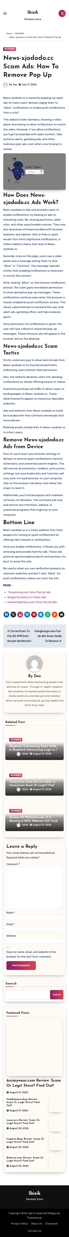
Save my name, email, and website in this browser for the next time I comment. (31, 954)
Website (11, 935)
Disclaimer (51, 1223)
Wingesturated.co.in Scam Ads (26, 597)
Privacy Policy (19, 1223)
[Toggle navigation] (5, 13)
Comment (13, 864)
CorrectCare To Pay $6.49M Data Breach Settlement (19, 636)
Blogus (52, 1213)
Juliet (25, 753)
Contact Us (34, 1230)
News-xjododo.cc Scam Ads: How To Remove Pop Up (31, 66)
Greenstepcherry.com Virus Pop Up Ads (32, 602)
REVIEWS (9, 49)
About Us (36, 1223)
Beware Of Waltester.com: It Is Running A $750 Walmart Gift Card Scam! (33, 821)
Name (10, 912)
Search (11, 983)
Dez (15, 84)
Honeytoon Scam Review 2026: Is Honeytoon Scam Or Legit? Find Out (32, 785)
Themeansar (34, 1217)
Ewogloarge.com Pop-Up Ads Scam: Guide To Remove (48, 636)
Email (10, 924)
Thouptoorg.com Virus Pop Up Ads (29, 592)
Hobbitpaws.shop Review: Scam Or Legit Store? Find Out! (22, 1102)
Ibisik (32, 12)
